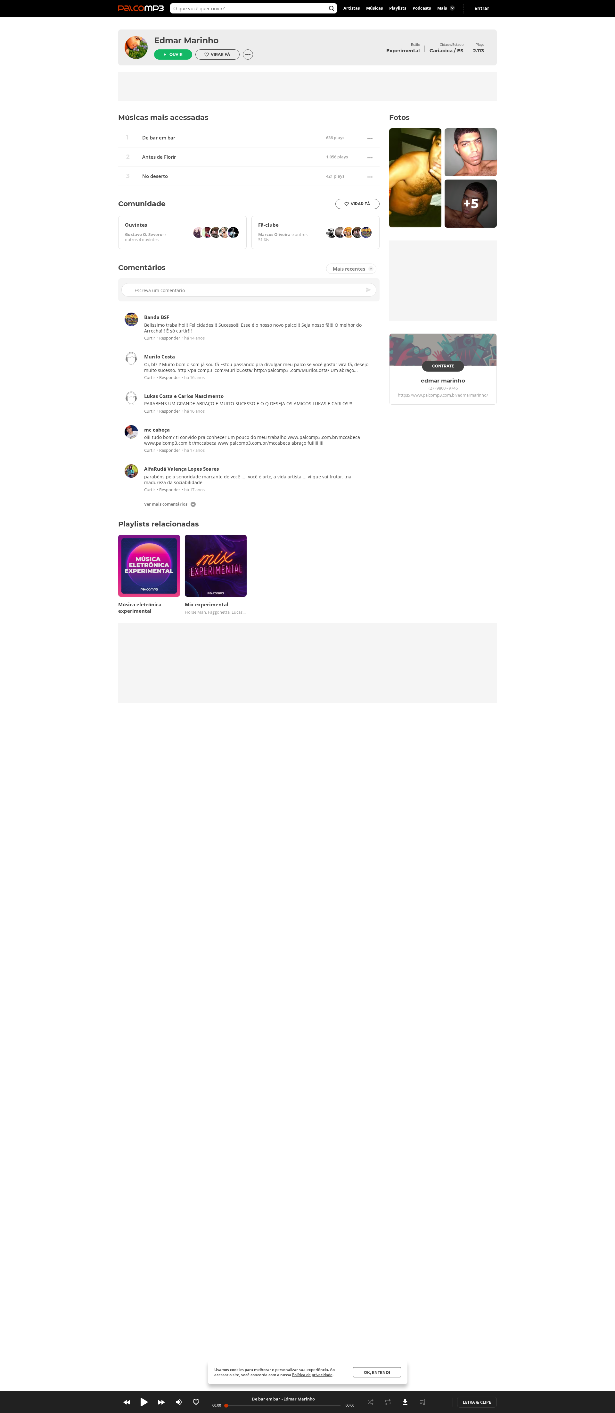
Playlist (422, 1402)
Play (144, 1402)
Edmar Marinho (186, 40)
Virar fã (220, 54)
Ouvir (176, 54)
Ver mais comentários (165, 504)
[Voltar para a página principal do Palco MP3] (142, 8)
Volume (178, 1402)
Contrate (443, 366)
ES (460, 50)
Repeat (388, 1402)
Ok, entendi (377, 1372)
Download (405, 1402)
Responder (169, 338)
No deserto (155, 176)
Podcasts (422, 8)
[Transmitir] (439, 1402)
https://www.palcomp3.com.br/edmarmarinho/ (443, 395)
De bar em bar (158, 138)
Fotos (399, 117)
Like (196, 1402)
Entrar (481, 8)
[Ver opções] (248, 54)
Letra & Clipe (477, 1402)
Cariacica (441, 50)
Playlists (397, 8)
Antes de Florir (159, 157)
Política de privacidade (312, 1374)
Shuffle (370, 1402)
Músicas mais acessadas (163, 117)
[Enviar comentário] (369, 290)
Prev (126, 1402)
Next (161, 1402)
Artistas (351, 8)
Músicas (374, 8)
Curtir (149, 338)
